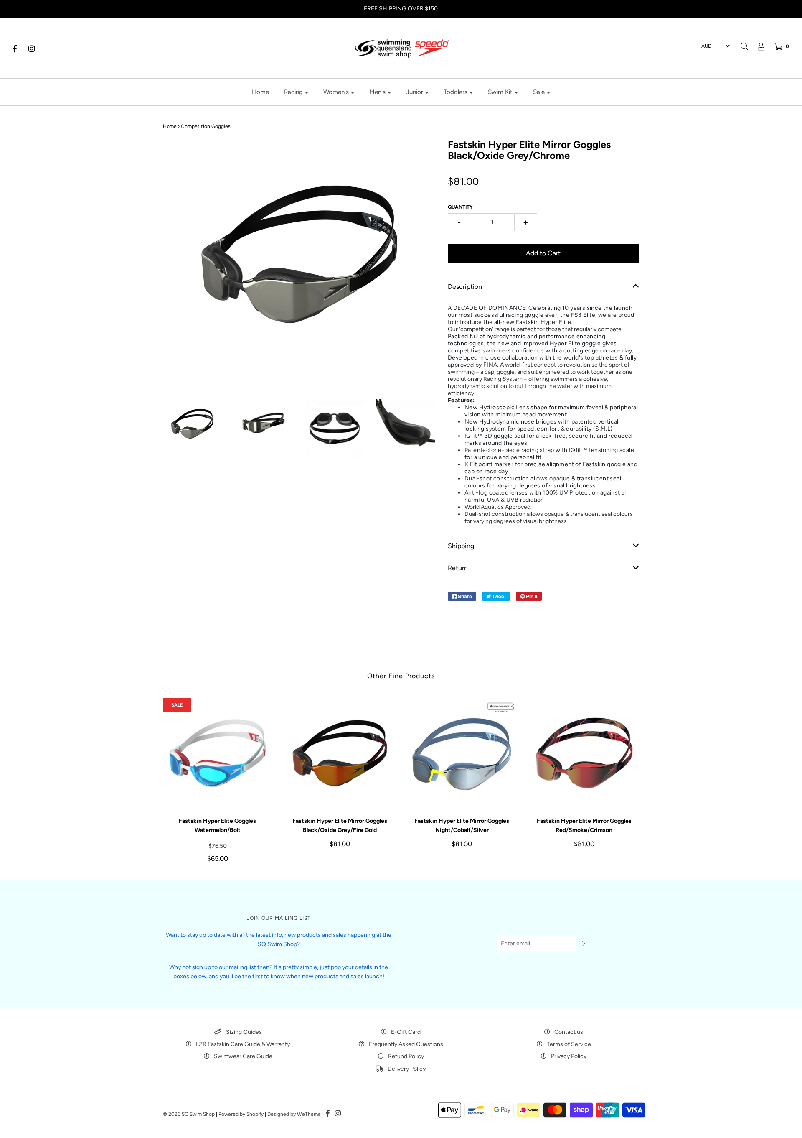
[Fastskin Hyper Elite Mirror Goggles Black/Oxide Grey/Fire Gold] (340, 753)
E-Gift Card (406, 1032)
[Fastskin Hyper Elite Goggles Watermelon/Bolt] (218, 753)
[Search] (744, 46)
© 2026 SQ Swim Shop (189, 1114)
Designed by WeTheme (294, 1114)
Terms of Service (569, 1044)
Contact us (568, 1032)
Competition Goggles (206, 126)
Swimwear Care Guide (243, 1056)
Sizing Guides (244, 1032)
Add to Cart (543, 253)
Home (260, 92)
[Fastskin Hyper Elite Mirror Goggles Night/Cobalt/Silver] (462, 753)
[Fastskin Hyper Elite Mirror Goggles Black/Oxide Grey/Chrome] (192, 426)
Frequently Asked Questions (406, 1044)
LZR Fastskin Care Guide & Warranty (243, 1044)
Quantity (460, 207)
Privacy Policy (568, 1056)
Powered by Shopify (241, 1114)
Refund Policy (406, 1056)
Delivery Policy (407, 1068)
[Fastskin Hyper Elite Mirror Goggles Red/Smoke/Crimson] (584, 753)
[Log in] (756, 46)
